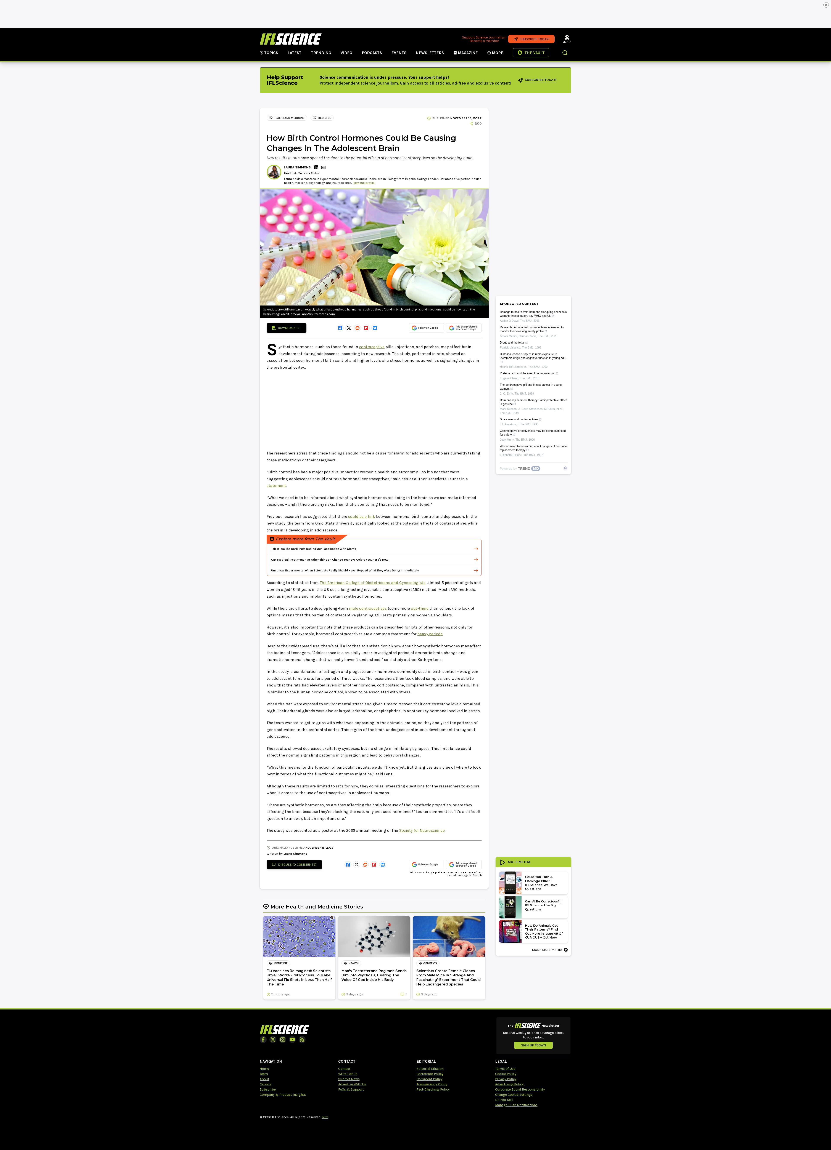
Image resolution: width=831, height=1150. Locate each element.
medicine (324, 118)
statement (276, 485)
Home (264, 1069)
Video (346, 52)
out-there (420, 608)
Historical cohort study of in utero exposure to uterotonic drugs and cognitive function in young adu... (534, 356)
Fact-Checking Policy (433, 1089)
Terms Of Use (505, 1069)
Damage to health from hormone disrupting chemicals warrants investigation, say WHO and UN (533, 313)
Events (398, 52)
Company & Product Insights (283, 1094)
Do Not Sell (504, 1100)
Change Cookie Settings (514, 1094)
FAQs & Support (351, 1089)
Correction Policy (430, 1074)
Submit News (349, 1079)
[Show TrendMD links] (565, 468)
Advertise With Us (352, 1084)
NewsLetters (430, 52)
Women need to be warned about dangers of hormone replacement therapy (533, 448)
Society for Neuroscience (422, 830)
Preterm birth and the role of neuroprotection (527, 373)
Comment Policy (429, 1079)
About (264, 1079)
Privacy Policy (505, 1079)
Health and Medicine (289, 118)
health (353, 963)
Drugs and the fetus (512, 342)
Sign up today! (533, 1045)
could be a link (361, 516)
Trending (321, 52)
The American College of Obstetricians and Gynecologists (373, 582)
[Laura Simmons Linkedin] (316, 167)
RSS (325, 1117)
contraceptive (372, 346)
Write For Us (347, 1074)
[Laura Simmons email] (323, 167)
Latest (294, 52)
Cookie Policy (505, 1074)
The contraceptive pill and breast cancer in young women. (531, 386)
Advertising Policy (509, 1084)
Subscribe (268, 1089)
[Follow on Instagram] (282, 1039)
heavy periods (430, 634)
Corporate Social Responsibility (520, 1089)
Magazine (468, 52)
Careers (265, 1084)
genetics (430, 963)
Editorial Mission (430, 1069)
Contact (344, 1069)
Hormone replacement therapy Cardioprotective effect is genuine (533, 402)
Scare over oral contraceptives (519, 419)
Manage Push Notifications (516, 1105)
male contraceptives (368, 608)
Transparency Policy (432, 1084)
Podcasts (372, 52)
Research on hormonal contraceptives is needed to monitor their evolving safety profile (532, 329)
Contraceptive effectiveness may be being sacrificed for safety (533, 432)
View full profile (363, 183)
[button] (565, 53)
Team (264, 1074)
